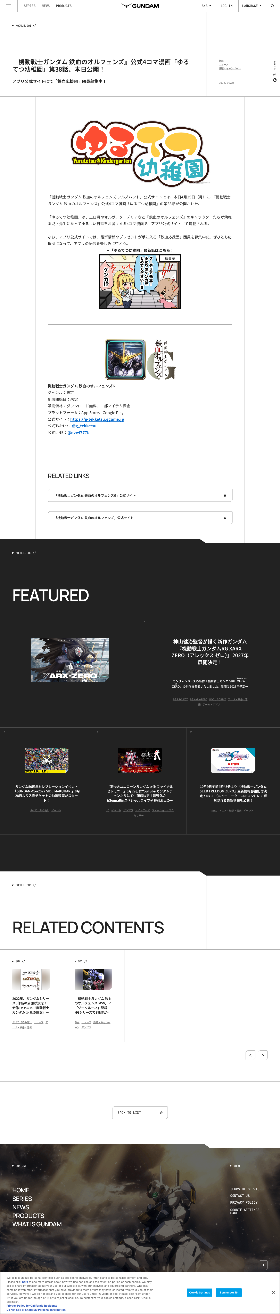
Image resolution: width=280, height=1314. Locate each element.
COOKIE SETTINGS (249, 1211)
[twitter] (274, 74)
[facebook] (274, 80)
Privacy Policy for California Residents (32, 1305)
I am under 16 (229, 1292)
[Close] (273, 1292)
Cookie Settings (199, 1292)
